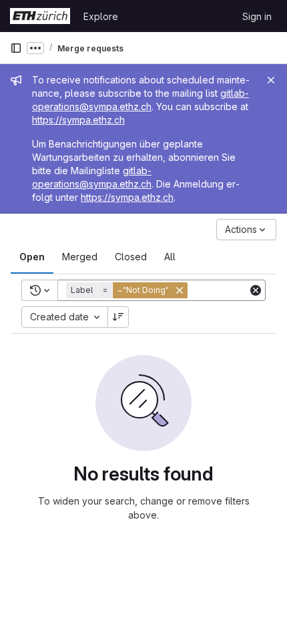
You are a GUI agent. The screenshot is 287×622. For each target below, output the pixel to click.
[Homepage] (40, 16)
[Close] (271, 80)
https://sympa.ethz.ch (78, 119)
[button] (128, 290)
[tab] (32, 257)
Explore (100, 16)
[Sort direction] (118, 317)
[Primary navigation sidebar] (16, 48)
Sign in (257, 16)
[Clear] (256, 290)
